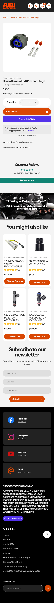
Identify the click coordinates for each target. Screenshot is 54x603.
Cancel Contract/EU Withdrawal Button (22, 571)
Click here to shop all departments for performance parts (27, 207)
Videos (6, 553)
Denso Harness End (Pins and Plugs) (25, 17)
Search (6, 539)
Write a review (27, 180)
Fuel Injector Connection (13, 85)
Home (5, 17)
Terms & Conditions (12, 562)
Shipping (7, 93)
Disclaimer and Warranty (15, 566)
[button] (47, 534)
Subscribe (22, 455)
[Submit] (48, 588)
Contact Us (8, 544)
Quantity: (12, 102)
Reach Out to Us (24, 472)
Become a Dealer (11, 548)
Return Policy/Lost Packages (17, 557)
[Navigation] (48, 6)
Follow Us (22, 421)
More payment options (27, 135)
